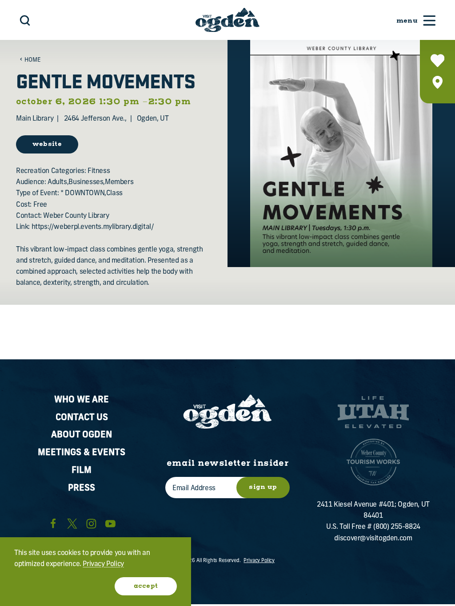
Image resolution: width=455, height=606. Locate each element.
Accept (146, 586)
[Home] (227, 20)
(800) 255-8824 (396, 527)
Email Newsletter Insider (228, 463)
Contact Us (82, 417)
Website (47, 144)
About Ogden (81, 435)
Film (82, 470)
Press (81, 488)
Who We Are (81, 400)
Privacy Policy (259, 561)
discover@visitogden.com (373, 538)
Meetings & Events (81, 453)
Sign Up (263, 487)
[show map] (437, 82)
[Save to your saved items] (437, 60)
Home (32, 60)
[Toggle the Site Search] (25, 20)
